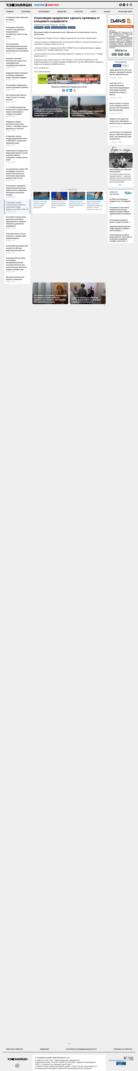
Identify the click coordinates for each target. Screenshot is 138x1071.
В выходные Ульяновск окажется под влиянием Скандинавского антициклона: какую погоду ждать (16, 31)
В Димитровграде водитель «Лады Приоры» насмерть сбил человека (120, 228)
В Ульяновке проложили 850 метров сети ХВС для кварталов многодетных (17, 248)
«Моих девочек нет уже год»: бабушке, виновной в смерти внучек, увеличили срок (120, 72)
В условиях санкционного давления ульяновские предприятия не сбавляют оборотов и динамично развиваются (16, 221)
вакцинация (39, 27)
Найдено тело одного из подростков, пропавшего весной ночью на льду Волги (120, 121)
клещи (47, 27)
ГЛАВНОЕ (9, 11)
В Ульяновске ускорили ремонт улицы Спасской (119, 221)
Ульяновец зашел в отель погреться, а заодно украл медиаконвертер (16, 236)
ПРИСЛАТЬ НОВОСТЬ (14, 1049)
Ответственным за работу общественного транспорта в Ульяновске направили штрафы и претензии (120, 238)
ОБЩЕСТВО (62, 11)
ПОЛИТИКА (26, 11)
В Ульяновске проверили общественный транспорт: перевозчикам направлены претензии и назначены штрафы (16, 190)
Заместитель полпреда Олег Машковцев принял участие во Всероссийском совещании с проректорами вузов (17, 155)
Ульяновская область (59, 27)
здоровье (71, 27)
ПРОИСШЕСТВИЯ (125, 11)
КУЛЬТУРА (78, 11)
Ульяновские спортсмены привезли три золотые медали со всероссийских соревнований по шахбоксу (120, 210)
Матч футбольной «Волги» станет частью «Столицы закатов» (16, 97)
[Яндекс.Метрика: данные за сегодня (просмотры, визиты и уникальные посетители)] (116, 1060)
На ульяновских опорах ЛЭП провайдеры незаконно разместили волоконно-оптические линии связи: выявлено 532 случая (17, 173)
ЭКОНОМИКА (44, 11)
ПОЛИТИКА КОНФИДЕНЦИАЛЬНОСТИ (81, 1049)
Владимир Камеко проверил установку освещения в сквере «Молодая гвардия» (17, 75)
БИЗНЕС (107, 11)
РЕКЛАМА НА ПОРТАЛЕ (123, 1049)
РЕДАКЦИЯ (44, 1049)
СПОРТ (93, 11)
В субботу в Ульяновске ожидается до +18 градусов (119, 200)
